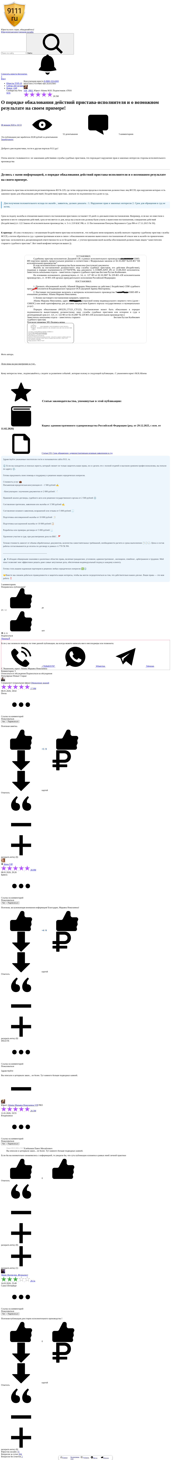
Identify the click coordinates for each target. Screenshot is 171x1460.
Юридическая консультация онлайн (17, 32)
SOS (8, 93)
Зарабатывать (7, 139)
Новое (11, 88)
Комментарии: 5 (8, 671)
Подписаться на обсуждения (39, 673)
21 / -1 (4, 610)
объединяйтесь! (27, 29)
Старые (23, 676)
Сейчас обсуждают (15, 86)
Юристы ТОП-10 (14, 83)
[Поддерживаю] (21, 749)
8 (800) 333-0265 (51, 81)
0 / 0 (5, 633)
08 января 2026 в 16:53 (11, 125)
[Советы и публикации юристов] (14, 27)
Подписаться (7, 636)
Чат (3, 721)
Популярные (7, 676)
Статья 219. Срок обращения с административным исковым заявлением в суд (77, 453)
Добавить (86, 1457)
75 (18, 1452)
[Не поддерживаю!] (67, 749)
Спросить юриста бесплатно (14, 74)
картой (44, 790)
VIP (26, 90)
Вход (3, 79)
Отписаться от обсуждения (13, 673)
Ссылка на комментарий (12, 716)
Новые (16, 676)
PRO (30, 90)
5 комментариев (8, 584)
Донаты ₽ (5, 638)
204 (20, 1454)
